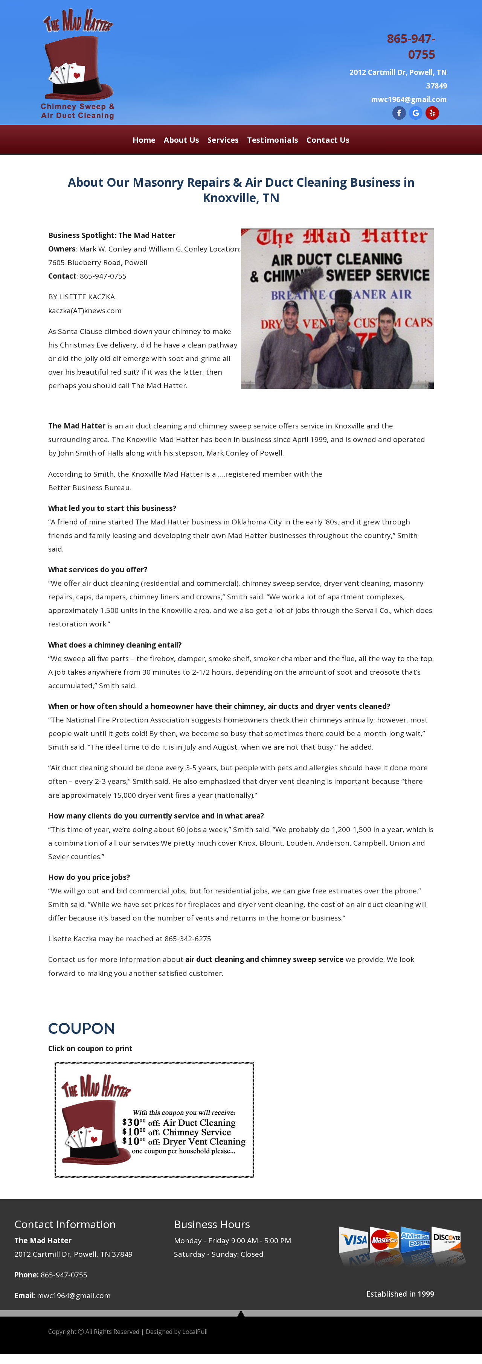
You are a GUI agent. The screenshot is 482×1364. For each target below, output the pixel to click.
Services (223, 141)
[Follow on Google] (416, 113)
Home (144, 141)
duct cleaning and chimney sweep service (206, 426)
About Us (181, 141)
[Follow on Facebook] (399, 113)
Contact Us (328, 141)
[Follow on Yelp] (432, 113)
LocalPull (194, 1331)
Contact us (66, 959)
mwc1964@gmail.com (74, 1295)
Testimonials (272, 141)
